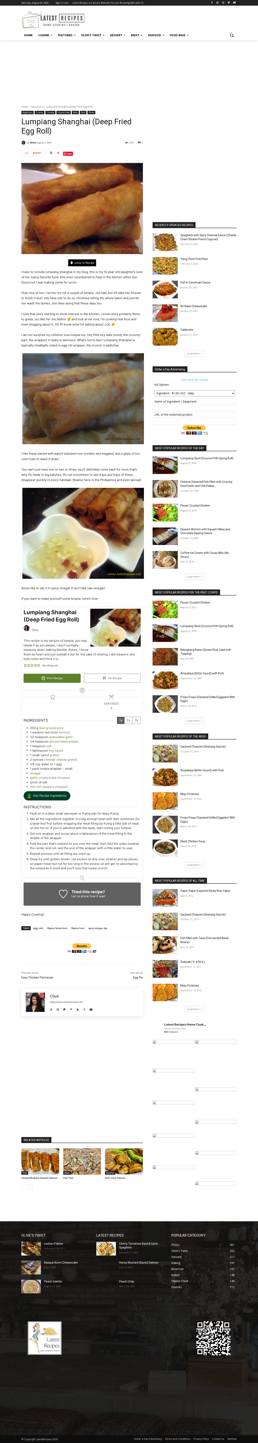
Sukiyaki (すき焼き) (192, 961)
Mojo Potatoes (189, 794)
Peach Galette (53, 1281)
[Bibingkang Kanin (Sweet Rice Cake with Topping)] (165, 657)
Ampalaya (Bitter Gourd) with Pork (202, 673)
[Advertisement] (129, 70)
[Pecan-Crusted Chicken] (165, 512)
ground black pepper (64, 741)
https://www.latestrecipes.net (66, 1001)
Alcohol (110, 1172)
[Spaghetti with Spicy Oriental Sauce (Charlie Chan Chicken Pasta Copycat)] (165, 242)
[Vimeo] (228, 3)
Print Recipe (54, 678)
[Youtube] (234, 3)
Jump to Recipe (83, 262)
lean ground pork (51, 728)
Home (24, 106)
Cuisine (39, 112)
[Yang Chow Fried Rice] (165, 266)
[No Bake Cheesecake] (165, 313)
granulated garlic (61, 737)
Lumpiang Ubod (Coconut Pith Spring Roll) (206, 458)
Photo (91, 112)
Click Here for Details (194, 380)
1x (120, 720)
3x (136, 720)
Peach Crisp (126, 1281)
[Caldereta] (165, 337)
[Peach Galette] (31, 1286)
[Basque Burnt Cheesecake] (31, 1267)
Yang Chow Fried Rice (194, 259)
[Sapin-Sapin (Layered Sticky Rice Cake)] (165, 898)
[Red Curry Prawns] (124, 1161)
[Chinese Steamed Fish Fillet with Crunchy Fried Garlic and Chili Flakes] (165, 489)
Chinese (50, 112)
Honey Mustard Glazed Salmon (39, 1177)
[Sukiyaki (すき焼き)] (165, 969)
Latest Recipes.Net (175, 1028)
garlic (34, 778)
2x (128, 720)
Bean (67, 1172)
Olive (33, 142)
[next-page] (30, 1186)
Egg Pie (138, 977)
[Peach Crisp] (106, 1286)
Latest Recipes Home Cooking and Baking (185, 1024)
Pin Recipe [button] (114, 678)
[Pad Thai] (82, 1161)
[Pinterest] (71, 1008)
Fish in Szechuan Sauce (195, 282)
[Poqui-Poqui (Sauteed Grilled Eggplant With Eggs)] (165, 704)
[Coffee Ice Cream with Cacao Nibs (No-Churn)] (165, 560)
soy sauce (56, 750)
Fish (25, 1172)
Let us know (80, 896)
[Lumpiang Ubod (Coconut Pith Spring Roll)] (165, 465)
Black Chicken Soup (192, 841)
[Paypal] (64, 1008)
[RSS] (77, 1008)
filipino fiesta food (57, 928)
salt (48, 746)
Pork (83, 112)
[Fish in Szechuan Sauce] (165, 289)
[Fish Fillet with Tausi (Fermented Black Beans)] (165, 945)
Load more (193, 353)
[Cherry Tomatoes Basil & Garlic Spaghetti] (106, 1249)
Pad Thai (68, 1177)
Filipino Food (64, 112)
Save (69, 153)
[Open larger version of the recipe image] (115, 628)
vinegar (35, 773)
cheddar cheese (55, 759)
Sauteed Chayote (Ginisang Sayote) (203, 746)
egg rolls (38, 928)
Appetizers (37, 106)
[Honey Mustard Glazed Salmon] (40, 1161)
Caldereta (186, 329)
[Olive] (24, 143)
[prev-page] (23, 1186)
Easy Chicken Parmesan (37, 977)
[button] (232, 35)
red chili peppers (42, 787)
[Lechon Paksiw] (31, 1249)
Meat (75, 112)
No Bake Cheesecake (193, 306)
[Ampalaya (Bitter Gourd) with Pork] (165, 680)
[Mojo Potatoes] (165, 801)
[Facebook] (212, 3)
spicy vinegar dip (97, 928)
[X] (223, 3)
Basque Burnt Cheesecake (61, 1262)
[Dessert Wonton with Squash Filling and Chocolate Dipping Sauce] (165, 536)
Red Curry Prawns (115, 1177)
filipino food (77, 928)
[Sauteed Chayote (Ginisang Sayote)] (165, 753)
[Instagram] (217, 3)
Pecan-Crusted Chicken (195, 505)
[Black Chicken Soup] (165, 848)
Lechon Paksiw (53, 1243)
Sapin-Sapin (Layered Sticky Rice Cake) (205, 890)
